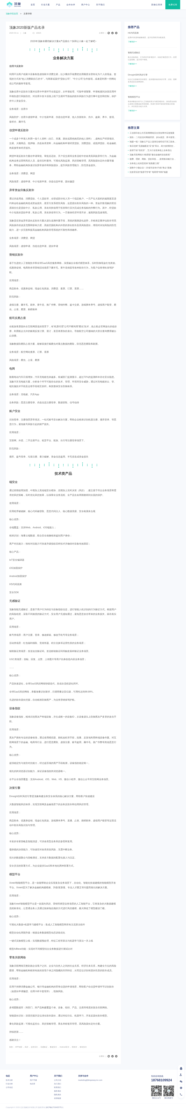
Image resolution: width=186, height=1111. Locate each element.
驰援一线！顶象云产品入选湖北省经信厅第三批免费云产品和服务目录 (152, 141)
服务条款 (57, 1091)
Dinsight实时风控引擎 (137, 75)
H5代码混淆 (133, 33)
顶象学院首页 (12, 13)
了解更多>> (132, 42)
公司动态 (9, 1087)
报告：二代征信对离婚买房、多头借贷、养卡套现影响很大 (152, 137)
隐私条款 (57, 1095)
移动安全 (83, 1047)
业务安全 (34, 1047)
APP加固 (18, 1047)
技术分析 (9, 1080)
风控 (26, 1047)
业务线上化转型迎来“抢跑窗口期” (144, 163)
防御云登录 (156, 4)
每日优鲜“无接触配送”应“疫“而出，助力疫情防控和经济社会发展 (152, 146)
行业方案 (45, 4)
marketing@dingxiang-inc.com (90, 1080)
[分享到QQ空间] (116, 33)
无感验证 (43, 1047)
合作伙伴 (70, 4)
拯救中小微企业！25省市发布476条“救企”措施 (149, 168)
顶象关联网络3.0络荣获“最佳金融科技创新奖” (149, 155)
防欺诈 (74, 1047)
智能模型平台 (134, 97)
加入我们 (57, 1084)
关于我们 (100, 4)
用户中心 (85, 4)
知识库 (32, 1084)
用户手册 (33, 1080)
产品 (58, 4)
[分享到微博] (112, 33)
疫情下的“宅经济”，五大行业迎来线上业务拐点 (150, 150)
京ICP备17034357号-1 (54, 1107)
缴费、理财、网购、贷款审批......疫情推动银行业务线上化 (152, 159)
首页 (33, 4)
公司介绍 (57, 1080)
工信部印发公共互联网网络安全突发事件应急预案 (151, 133)
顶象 (14, 5)
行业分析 (9, 1084)
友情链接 (57, 1098)
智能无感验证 (134, 52)
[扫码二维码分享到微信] (109, 33)
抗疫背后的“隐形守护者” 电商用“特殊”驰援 (148, 172)
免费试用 (172, 4)
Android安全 (64, 1047)
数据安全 (53, 1047)
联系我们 (57, 1087)
